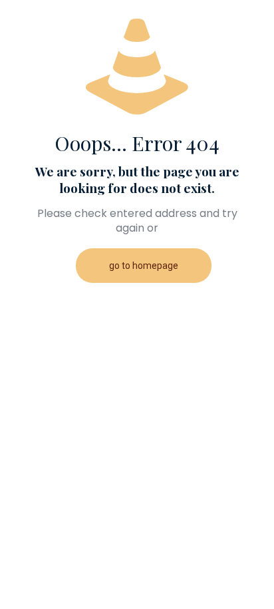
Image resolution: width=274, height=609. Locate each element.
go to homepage (143, 265)
